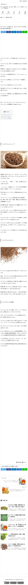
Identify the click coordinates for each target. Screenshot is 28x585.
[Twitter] (3, 32)
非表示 (7, 111)
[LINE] (24, 32)
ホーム (3, 17)
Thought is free (21, 581)
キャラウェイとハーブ (6, 114)
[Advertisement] (14, 45)
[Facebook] (8, 32)
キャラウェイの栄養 (6, 118)
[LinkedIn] (14, 32)
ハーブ (25, 462)
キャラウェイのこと (6, 116)
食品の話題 (9, 17)
